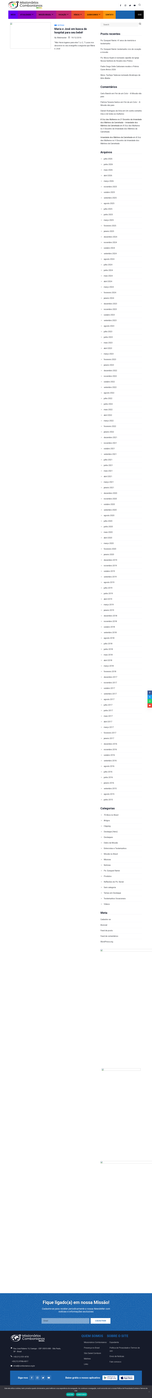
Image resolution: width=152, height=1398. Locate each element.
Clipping (107, 826)
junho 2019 (108, 593)
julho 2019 (108, 588)
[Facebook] (120, 5)
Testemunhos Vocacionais (115, 898)
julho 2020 (108, 521)
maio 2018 (108, 655)
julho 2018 (108, 644)
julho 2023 (108, 331)
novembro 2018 (110, 621)
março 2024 (109, 287)
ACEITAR (70, 1394)
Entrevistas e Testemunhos (115, 848)
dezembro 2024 (110, 237)
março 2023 (109, 354)
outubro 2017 (109, 688)
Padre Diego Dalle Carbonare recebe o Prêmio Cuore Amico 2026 (119, 68)
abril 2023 (108, 348)
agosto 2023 (109, 326)
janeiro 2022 (109, 432)
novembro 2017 (110, 683)
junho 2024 (108, 270)
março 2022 (109, 421)
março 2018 (109, 666)
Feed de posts (106, 930)
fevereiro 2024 (110, 292)
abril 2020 (108, 538)
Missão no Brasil (111, 854)
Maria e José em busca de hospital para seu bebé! (70, 30)
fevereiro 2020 (110, 549)
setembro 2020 (110, 510)
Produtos (108, 876)
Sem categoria (110, 887)
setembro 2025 (110, 198)
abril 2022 (108, 415)
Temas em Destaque (112, 893)
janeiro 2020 (109, 554)
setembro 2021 (110, 454)
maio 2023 (108, 343)
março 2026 (109, 181)
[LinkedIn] (135, 5)
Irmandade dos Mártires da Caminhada (116, 137)
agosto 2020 (109, 515)
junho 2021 (108, 465)
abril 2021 (108, 476)
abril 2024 (108, 281)
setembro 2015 (110, 788)
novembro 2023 (110, 309)
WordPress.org (106, 942)
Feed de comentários (109, 936)
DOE (140, 15)
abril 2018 (108, 660)
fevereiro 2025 (110, 226)
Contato (109, 15)
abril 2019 (108, 599)
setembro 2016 (110, 761)
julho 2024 (108, 265)
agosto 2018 (109, 638)
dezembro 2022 (110, 370)
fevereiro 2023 (110, 359)
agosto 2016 (109, 766)
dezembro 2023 (110, 304)
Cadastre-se (105, 919)
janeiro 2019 (109, 610)
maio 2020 (108, 532)
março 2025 (109, 220)
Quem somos (92, 15)
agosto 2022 (109, 393)
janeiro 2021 (109, 487)
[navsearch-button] (139, 5)
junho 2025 (108, 214)
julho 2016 (108, 772)
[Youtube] (48, 1377)
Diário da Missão (111, 843)
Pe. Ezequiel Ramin (112, 871)
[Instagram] (37, 1377)
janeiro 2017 (109, 738)
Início (13, 15)
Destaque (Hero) (111, 832)
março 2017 (109, 727)
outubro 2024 (109, 248)
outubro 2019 (109, 571)
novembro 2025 (110, 187)
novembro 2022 (110, 376)
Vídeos (77, 15)
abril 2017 (108, 722)
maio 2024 (108, 276)
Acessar (103, 925)
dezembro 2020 (110, 493)
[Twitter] (130, 5)
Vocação (62, 15)
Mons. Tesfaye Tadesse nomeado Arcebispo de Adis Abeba (120, 76)
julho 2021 (108, 460)
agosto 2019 (109, 582)
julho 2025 (108, 209)
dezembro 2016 (110, 744)
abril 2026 (108, 175)
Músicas (107, 859)
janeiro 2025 (109, 231)
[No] (149, 1392)
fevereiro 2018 (110, 671)
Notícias (107, 865)
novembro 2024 (110, 242)
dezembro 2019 (110, 560)
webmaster (62, 38)
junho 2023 (108, 337)
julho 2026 (108, 159)
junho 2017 (108, 710)
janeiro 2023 (109, 365)
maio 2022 (108, 409)
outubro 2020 (109, 504)
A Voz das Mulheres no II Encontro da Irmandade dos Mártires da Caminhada (120, 128)
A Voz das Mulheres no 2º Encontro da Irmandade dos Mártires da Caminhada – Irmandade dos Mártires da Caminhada (121, 122)
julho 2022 (108, 398)
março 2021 (109, 482)
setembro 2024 (110, 253)
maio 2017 (108, 716)
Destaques (108, 837)
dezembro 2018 (110, 616)
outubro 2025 (109, 192)
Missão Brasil (45, 15)
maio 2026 (108, 170)
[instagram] (126, 5)
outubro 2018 (109, 627)
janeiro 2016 (109, 783)
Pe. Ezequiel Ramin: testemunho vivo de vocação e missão (120, 50)
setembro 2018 (110, 632)
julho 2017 (108, 705)
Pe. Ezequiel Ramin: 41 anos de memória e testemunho (118, 42)
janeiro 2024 (109, 298)
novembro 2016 (110, 749)
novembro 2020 (110, 499)
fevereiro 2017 (110, 733)
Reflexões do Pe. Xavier (114, 882)
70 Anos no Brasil (111, 815)
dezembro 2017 (110, 677)
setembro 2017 (110, 694)
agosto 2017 (109, 699)
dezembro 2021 (110, 437)
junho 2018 (108, 649)
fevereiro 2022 (110, 426)
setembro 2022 (110, 387)
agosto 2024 (109, 259)
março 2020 (109, 543)
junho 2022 (108, 404)
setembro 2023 (110, 320)
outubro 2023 (109, 315)
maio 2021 (108, 471)
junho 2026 (108, 164)
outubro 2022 (109, 382)
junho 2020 (108, 526)
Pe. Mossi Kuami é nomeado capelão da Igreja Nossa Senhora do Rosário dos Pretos (119, 59)
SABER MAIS (81, 1394)
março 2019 (109, 604)
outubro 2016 (109, 755)
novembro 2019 (110, 565)
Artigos (107, 820)
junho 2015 (108, 800)
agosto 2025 (109, 203)
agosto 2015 (109, 794)
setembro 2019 (110, 577)
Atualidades (25, 15)
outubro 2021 (109, 448)
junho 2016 (108, 777)
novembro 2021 (110, 443)
